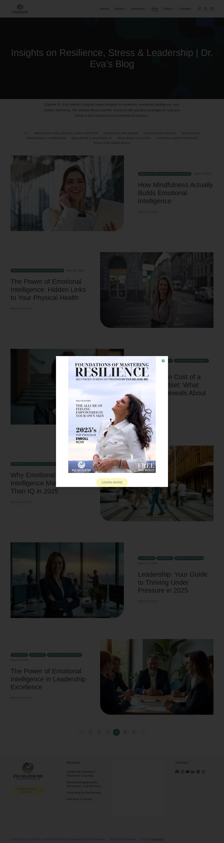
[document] (112, 421)
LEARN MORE (112, 482)
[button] (163, 361)
